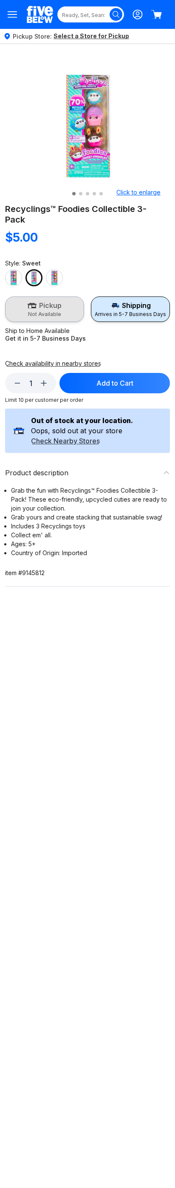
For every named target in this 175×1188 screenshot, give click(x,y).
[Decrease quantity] (17, 383)
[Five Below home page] (40, 14)
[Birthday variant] (13, 277)
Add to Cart (114, 383)
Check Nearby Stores (65, 441)
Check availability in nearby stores (53, 363)
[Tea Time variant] (54, 277)
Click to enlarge (138, 192)
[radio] (44, 309)
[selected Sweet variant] (33, 277)
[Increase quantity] (43, 383)
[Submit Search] (116, 14)
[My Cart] (156, 14)
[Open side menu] (12, 14)
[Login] (137, 14)
